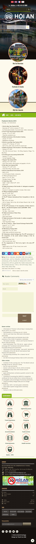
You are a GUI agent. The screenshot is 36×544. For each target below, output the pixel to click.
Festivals (9, 408)
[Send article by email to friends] (23, 253)
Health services (26, 443)
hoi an (5, 511)
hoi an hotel (28, 511)
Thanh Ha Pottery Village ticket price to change (16, 381)
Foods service (26, 432)
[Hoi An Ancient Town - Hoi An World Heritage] (18, 17)
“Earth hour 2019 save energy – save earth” (15, 349)
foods (13, 514)
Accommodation (10, 432)
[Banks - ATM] (10, 450)
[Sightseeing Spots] (26, 404)
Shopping (26, 420)
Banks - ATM (9, 455)
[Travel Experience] (10, 416)
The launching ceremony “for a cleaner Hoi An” (16, 354)
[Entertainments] (9, 439)
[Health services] (26, 439)
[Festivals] (10, 404)
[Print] (26, 253)
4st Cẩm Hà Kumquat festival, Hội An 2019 (15, 358)
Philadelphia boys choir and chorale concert (15, 369)
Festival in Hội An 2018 (9, 390)
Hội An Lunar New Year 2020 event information (16, 334)
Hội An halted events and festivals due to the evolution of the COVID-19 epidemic (15, 338)
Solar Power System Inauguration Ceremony (15, 386)
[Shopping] (26, 416)
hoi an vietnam (20, 511)
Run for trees (7, 366)
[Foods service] (26, 427)
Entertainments (9, 443)
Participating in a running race (12, 332)
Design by (19, 537)
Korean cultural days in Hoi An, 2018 (13, 368)
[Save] (29, 253)
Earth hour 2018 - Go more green (12, 385)
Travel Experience (10, 420)
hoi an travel (13, 511)
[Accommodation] (10, 427)
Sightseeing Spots (26, 408)
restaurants (5, 514)
